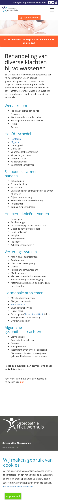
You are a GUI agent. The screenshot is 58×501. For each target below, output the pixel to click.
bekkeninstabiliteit (34, 314)
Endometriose (18, 304)
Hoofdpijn (16, 138)
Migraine (15, 142)
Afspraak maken (30, 17)
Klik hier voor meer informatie (18, 486)
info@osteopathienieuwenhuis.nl (29, 2)
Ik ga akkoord (13, 496)
